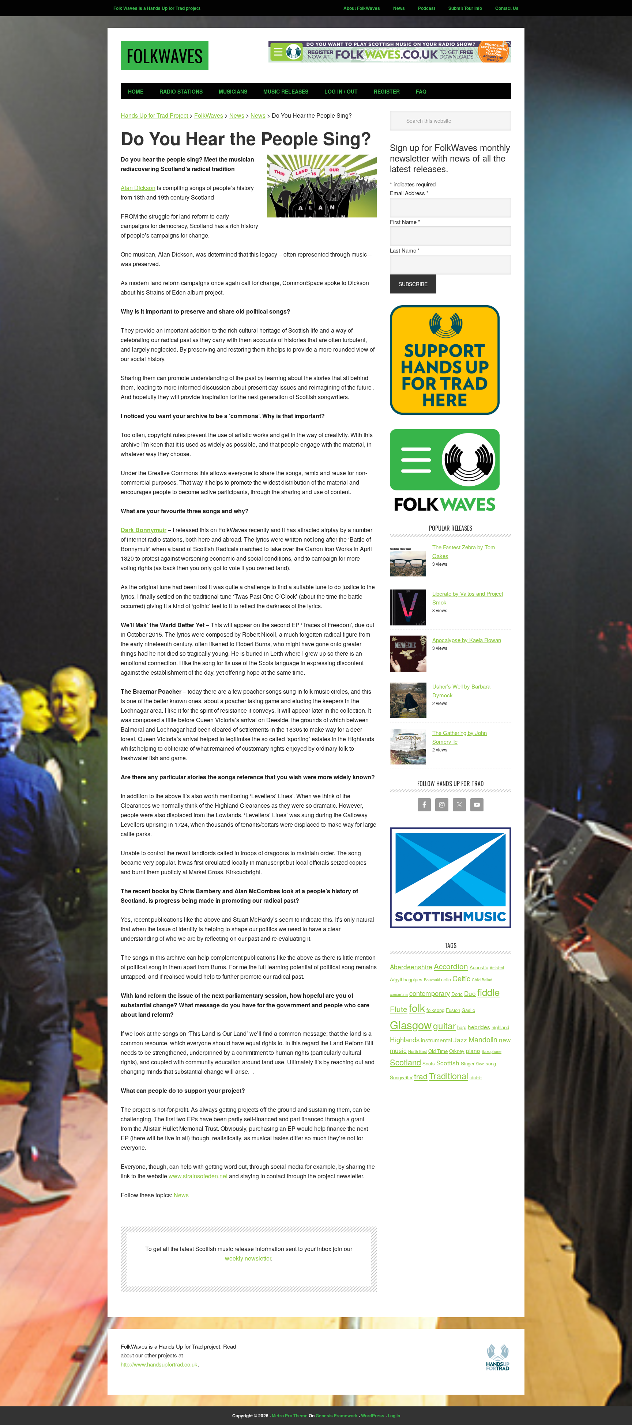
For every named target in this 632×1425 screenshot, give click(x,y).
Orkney (456, 1050)
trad (421, 1075)
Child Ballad (482, 979)
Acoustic (479, 967)
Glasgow (411, 1024)
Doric (457, 993)
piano (473, 1050)
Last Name (405, 250)
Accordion (451, 965)
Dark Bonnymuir (143, 530)
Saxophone (491, 1051)
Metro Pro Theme (290, 1415)
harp (461, 1027)
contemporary (429, 993)
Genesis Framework (337, 1415)
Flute (398, 1008)
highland (500, 1027)
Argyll (396, 979)
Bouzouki (432, 979)
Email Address (409, 193)
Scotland (405, 1062)
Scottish (447, 1062)
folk (417, 1007)
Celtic (461, 978)
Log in (394, 1415)
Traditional (448, 1075)
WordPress (372, 1415)
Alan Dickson (138, 187)
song (491, 1063)
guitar (444, 1025)
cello (446, 979)
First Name (405, 222)
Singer (467, 1063)
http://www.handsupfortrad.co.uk (159, 1364)
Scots (428, 1063)
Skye (480, 1063)
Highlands (405, 1039)
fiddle (488, 991)
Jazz (460, 1039)
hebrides (479, 1027)
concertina (399, 994)
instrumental (436, 1040)
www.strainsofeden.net (198, 1176)
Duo (470, 993)
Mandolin (483, 1039)
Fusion (453, 1010)
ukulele (476, 1077)
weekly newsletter (248, 1258)
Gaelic (468, 1010)
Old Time (438, 1050)
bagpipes (412, 979)
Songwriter (401, 1077)
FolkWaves (165, 55)
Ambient (497, 967)
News (181, 1195)
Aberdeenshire (411, 966)
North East (417, 1051)
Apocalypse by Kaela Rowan (466, 640)
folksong (435, 1010)
